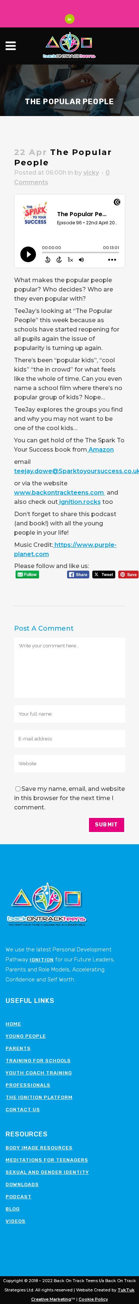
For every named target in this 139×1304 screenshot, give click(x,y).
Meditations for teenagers (47, 1160)
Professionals (28, 1085)
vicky (91, 172)
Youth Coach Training (39, 1073)
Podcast (19, 1196)
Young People (26, 1036)
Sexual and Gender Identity (47, 1172)
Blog (13, 1209)
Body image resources (39, 1148)
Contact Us (23, 1109)
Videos (16, 1221)
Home (13, 1024)
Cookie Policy (93, 1299)
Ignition (42, 960)
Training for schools (38, 1060)
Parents (18, 1048)
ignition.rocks (79, 501)
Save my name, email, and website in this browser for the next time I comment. (69, 798)
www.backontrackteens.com (59, 492)
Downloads (22, 1184)
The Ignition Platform (39, 1097)
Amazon (100, 449)
